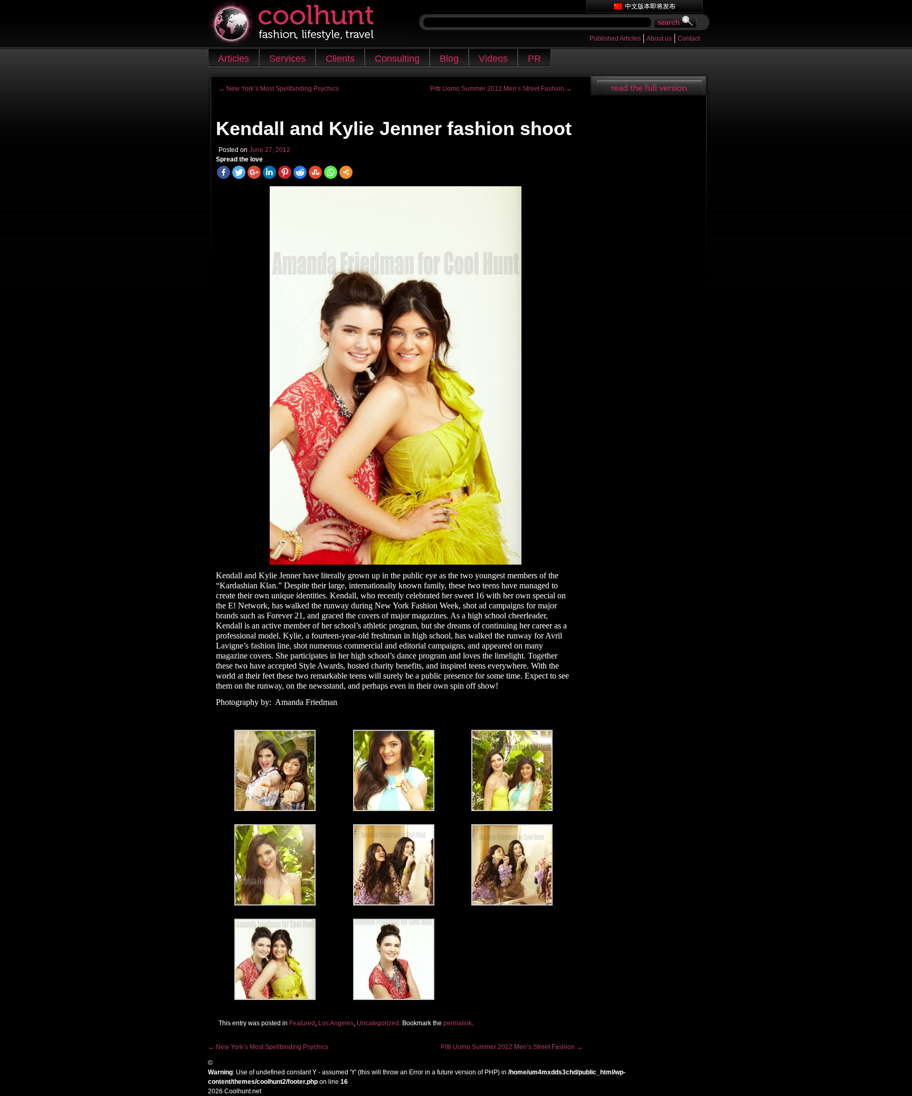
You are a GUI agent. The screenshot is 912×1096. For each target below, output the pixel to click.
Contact (689, 38)
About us (659, 38)
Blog (449, 58)
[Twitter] (238, 172)
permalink (457, 1023)
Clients (340, 58)
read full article (648, 86)
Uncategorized (378, 1023)
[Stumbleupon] (315, 172)
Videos (493, 58)
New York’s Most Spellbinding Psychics (278, 88)
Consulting (397, 58)
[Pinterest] (284, 172)
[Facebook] (223, 172)
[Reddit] (300, 172)
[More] (346, 172)
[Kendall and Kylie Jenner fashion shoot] (395, 375)
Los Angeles (336, 1023)
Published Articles (615, 38)
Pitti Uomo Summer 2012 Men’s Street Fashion (501, 88)
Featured (302, 1023)
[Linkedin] (269, 172)
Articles (233, 58)
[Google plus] (254, 172)
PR (534, 58)
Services (287, 58)
